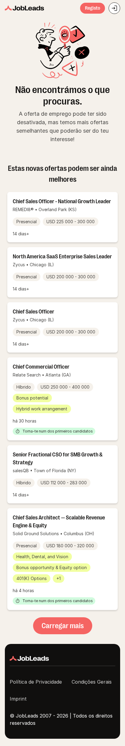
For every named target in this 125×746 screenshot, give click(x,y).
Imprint (18, 699)
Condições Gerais (92, 682)
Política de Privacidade (36, 682)
